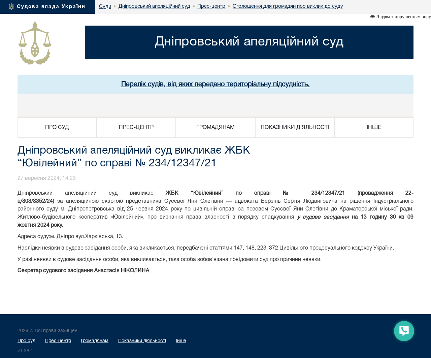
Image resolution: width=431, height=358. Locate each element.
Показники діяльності (142, 341)
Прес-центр (58, 341)
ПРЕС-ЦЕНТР (136, 127)
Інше (181, 341)
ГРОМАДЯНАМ (215, 127)
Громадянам (94, 341)
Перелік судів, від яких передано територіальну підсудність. (215, 85)
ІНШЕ (374, 127)
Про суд (26, 341)
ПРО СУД (57, 127)
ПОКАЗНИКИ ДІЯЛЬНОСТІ (295, 127)
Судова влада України (51, 6)
